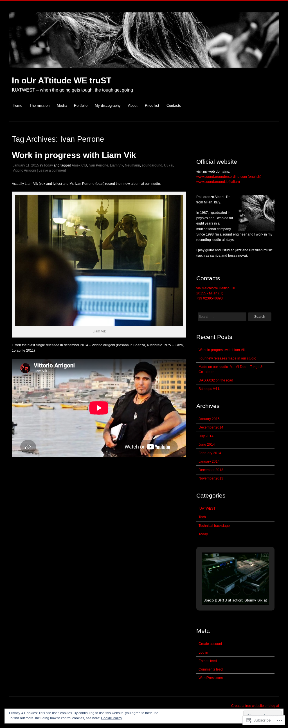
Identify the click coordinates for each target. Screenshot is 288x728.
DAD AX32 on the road (216, 380)
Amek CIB (79, 165)
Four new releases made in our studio (227, 358)
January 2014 (209, 461)
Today (48, 165)
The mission (40, 105)
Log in (203, 652)
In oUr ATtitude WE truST (61, 80)
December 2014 (211, 427)
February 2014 (210, 453)
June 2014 (207, 445)
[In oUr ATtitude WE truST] (144, 70)
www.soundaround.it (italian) (218, 182)
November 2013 (211, 478)
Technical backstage (214, 526)
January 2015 (209, 419)
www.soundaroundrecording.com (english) (228, 177)
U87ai (168, 165)
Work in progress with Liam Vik (74, 155)
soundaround (152, 165)
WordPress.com (211, 678)
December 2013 (211, 470)
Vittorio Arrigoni (24, 170)
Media (62, 105)
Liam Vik (116, 165)
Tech (202, 517)
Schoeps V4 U (209, 389)
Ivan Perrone (98, 165)
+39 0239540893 (209, 298)
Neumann (132, 165)
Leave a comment (52, 170)
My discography (108, 105)
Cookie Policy (111, 718)
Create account (210, 644)
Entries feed (208, 661)
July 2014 (206, 436)
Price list (152, 105)
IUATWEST (207, 509)
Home (17, 105)
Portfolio (80, 105)
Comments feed (211, 669)
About (133, 105)
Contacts (173, 105)
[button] (222, 590)
